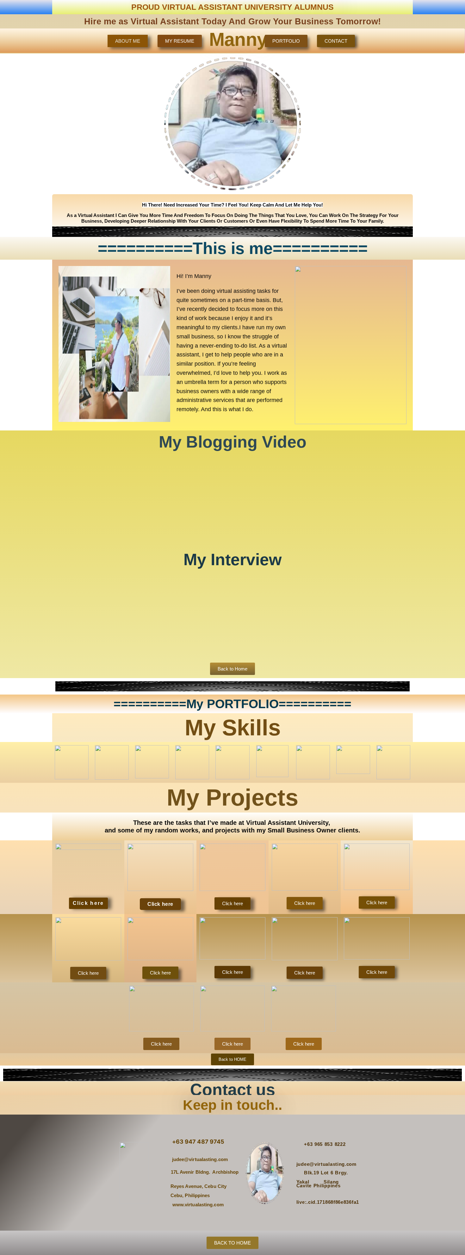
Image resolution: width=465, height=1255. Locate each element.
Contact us (232, 1089)
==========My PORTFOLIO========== (232, 704)
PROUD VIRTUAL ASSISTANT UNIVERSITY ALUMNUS (232, 7)
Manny (238, 39)
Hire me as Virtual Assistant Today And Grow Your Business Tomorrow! (232, 21)
